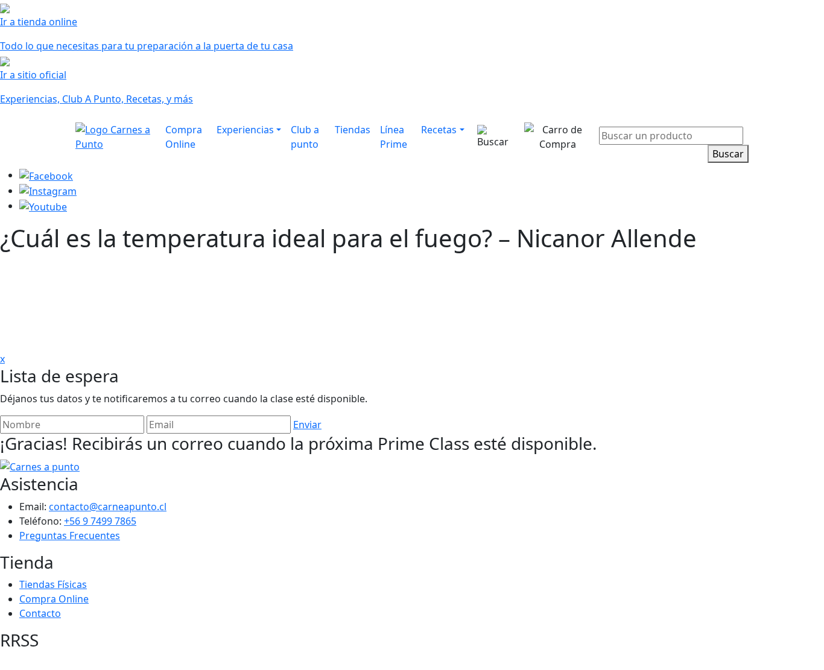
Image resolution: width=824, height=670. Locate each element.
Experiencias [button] (245, 129)
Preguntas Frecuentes (69, 535)
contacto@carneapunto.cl (107, 506)
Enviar (307, 424)
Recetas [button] (439, 129)
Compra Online (183, 137)
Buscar (728, 153)
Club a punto (305, 137)
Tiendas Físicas (53, 584)
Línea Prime (393, 137)
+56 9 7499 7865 (100, 521)
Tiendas (352, 129)
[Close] (741, 118)
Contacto (40, 613)
